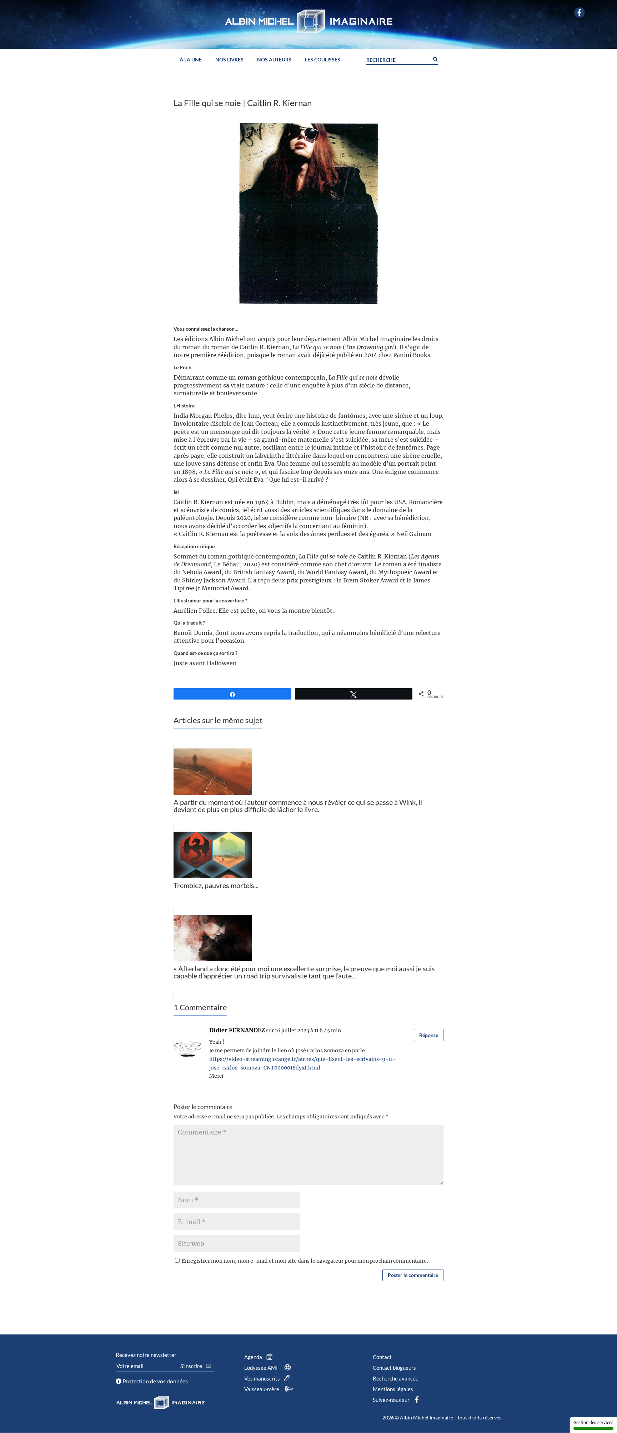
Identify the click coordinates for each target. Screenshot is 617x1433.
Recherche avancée (395, 1378)
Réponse (428, 1035)
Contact (382, 1357)
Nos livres (229, 59)
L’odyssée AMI (261, 1367)
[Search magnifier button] (435, 58)
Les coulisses (322, 59)
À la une (191, 59)
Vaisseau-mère (262, 1389)
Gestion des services (593, 1422)
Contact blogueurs (394, 1367)
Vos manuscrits (262, 1378)
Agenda (253, 1357)
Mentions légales (393, 1389)
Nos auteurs (274, 59)
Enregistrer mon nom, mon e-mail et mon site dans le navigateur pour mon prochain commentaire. (305, 1261)
